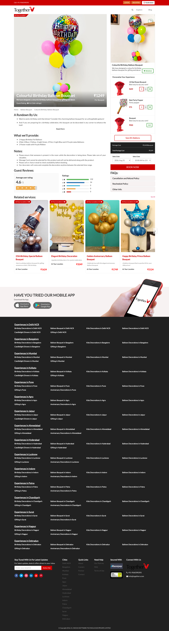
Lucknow (65, 596)
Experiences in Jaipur (24, 411)
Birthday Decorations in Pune (25, 386)
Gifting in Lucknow (21, 462)
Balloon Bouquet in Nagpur (60, 530)
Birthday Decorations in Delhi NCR (28, 328)
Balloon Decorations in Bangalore (135, 343)
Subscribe (46, 568)
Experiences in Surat (24, 512)
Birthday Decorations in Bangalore (27, 343)
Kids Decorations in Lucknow (97, 458)
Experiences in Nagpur (25, 526)
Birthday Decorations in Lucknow (27, 458)
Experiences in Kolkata (25, 367)
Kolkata (65, 574)
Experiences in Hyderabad (26, 439)
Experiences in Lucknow (25, 454)
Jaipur (64, 585)
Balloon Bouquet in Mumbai (61, 357)
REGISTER (136, 2)
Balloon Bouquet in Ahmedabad (62, 429)
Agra (64, 582)
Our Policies (99, 563)
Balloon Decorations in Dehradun (135, 544)
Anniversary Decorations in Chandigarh (65, 505)
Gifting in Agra (20, 404)
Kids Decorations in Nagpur (97, 530)
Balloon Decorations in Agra (133, 400)
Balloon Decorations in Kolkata (134, 371)
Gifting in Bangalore (58, 347)
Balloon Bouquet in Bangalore (61, 343)
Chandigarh (66, 608)
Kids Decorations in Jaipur (96, 415)
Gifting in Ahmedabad (22, 433)
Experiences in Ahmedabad (27, 425)
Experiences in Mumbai (25, 353)
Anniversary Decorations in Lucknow (64, 462)
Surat (64, 611)
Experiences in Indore (24, 468)
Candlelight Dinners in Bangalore (27, 347)
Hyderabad (66, 593)
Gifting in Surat (20, 520)
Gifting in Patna (20, 491)
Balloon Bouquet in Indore (60, 472)
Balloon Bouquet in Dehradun (61, 544)
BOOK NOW (132, 167)
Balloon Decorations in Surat (133, 516)
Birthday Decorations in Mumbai (27, 357)
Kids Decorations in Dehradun (98, 544)
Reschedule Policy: (120, 184)
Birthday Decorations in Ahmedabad (28, 429)
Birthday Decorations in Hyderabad (28, 444)
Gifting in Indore (20, 476)
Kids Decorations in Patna (96, 487)
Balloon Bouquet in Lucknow (61, 458)
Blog (150, 10)
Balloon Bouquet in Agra (59, 400)
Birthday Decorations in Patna (26, 487)
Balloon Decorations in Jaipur (133, 415)
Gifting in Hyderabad (58, 447)
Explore (139, 10)
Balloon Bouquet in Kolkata (61, 371)
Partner (81, 571)
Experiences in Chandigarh (27, 497)
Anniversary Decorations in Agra (63, 404)
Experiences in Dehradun (26, 540)
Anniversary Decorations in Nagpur (64, 534)
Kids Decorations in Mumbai (97, 357)
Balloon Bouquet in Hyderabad (62, 444)
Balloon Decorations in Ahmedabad (136, 429)
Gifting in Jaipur (56, 419)
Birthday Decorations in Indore (26, 472)
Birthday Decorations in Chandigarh (28, 501)
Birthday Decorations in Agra (25, 400)
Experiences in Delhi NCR (26, 324)
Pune (64, 578)
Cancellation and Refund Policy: (125, 178)
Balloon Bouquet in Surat (60, 516)
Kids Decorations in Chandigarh (98, 501)
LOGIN (126, 2)
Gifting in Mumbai (57, 361)
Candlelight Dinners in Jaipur (25, 419)
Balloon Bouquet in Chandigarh (62, 501)
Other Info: (117, 189)
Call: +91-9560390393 (21, 2)
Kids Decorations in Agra (96, 400)
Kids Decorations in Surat (96, 516)
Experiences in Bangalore (26, 339)
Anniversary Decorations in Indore (63, 476)
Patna (64, 604)
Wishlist (148, 71)
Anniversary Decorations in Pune (63, 390)
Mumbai (65, 571)
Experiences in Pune (24, 382)
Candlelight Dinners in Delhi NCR (27, 332)
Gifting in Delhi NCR (58, 332)
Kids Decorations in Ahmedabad (98, 429)
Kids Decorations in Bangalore (98, 343)
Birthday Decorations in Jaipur (26, 415)
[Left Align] (18, 188)
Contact (81, 574)
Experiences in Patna (24, 483)
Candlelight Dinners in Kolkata (26, 375)
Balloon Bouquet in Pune (60, 386)
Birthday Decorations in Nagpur (26, 530)
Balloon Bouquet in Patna (60, 487)
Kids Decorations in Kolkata (97, 371)
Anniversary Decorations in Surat (63, 520)
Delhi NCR (66, 563)
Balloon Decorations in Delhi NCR (135, 328)
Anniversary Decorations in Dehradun (65, 548)
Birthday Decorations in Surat (25, 516)
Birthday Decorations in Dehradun (27, 544)
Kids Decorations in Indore (96, 472)
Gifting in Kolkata (57, 375)
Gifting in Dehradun (22, 548)
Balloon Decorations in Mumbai (134, 357)
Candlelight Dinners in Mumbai (26, 361)
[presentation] (14, 231)
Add (149, 125)
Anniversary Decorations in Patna (63, 491)
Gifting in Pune (20, 390)
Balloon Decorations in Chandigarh (135, 501)
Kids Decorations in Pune (96, 386)
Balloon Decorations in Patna (133, 487)
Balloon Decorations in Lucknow (134, 458)
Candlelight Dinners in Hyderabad (27, 447)
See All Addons (133, 137)
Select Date (116, 156)
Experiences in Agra (23, 396)
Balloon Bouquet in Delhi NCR (62, 328)
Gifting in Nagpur (21, 534)
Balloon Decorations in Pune (133, 386)
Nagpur (65, 615)
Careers (81, 567)
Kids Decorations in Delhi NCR (98, 328)
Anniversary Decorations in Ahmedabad (65, 433)
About (80, 563)
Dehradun (66, 619)
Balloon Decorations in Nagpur (134, 530)
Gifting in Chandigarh (22, 505)
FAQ (96, 567)
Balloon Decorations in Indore (133, 472)
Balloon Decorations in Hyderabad (135, 444)
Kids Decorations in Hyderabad (98, 444)
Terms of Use (99, 571)
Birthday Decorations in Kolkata (26, 371)
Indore (64, 600)
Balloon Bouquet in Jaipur (60, 415)
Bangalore (66, 567)
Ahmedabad (67, 589)
